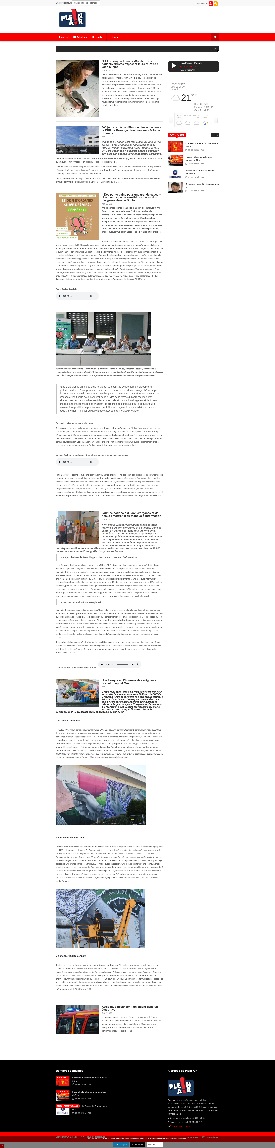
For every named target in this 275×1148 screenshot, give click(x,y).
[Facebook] (211, 49)
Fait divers (62, 1078)
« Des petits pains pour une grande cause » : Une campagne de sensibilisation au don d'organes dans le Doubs (132, 197)
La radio (99, 37)
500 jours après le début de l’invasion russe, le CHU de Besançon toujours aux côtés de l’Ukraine (132, 130)
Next (217, 135)
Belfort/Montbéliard (67, 1106)
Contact (116, 37)
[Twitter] (215, 49)
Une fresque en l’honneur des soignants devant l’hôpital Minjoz (129, 681)
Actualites (82, 37)
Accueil (64, 37)
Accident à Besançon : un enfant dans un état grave (130, 1007)
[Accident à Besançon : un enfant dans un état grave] (77, 1019)
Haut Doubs (62, 1092)
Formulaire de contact (180, 1126)
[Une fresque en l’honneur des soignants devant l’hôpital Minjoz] (77, 693)
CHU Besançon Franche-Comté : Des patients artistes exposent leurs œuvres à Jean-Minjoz (130, 64)
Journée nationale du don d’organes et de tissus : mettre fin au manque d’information (131, 514)
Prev (213, 135)
